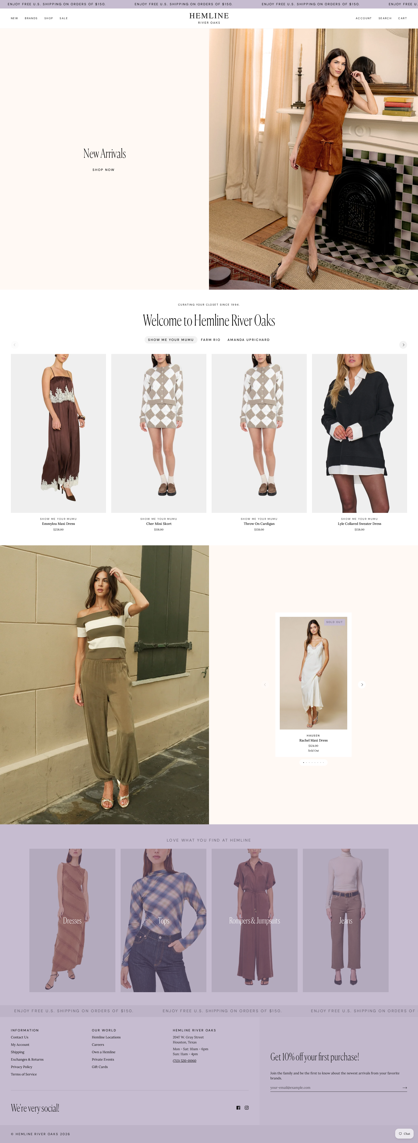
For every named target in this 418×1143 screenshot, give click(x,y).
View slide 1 (303, 762)
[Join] (401, 1087)
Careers (98, 1045)
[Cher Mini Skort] (158, 433)
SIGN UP (234, 1126)
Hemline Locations (106, 1037)
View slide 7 (320, 762)
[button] (31, 18)
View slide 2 (306, 762)
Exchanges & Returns (27, 1059)
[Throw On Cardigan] (259, 433)
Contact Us (19, 1037)
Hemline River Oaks (37, 1134)
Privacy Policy (21, 1067)
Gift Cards (100, 1067)
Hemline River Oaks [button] (194, 1030)
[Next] (403, 345)
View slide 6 (317, 762)
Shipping (17, 1052)
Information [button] (25, 1030)
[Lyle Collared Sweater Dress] (359, 433)
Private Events (103, 1059)
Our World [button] (104, 1030)
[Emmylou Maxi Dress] (58, 433)
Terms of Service (24, 1074)
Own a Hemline (103, 1052)
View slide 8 (323, 762)
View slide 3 (309, 762)
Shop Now (104, 170)
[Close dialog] (279, 1066)
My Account (20, 1045)
